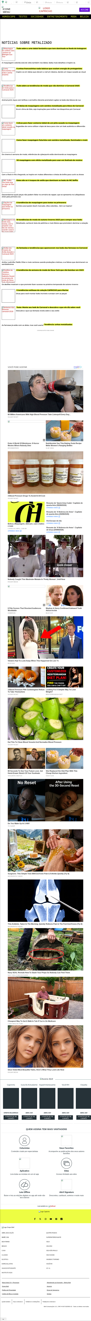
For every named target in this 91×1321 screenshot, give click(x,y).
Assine (85, 9)
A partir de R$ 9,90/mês (11, 1118)
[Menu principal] (6, 9)
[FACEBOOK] (35, 1219)
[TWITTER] (40, 1219)
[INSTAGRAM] (45, 1219)
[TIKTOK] (61, 1219)
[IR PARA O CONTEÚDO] (29, 1219)
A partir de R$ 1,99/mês (29, 1118)
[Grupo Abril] (3, 2)
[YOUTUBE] (50, 1219)
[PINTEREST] (56, 1219)
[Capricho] (45, 11)
